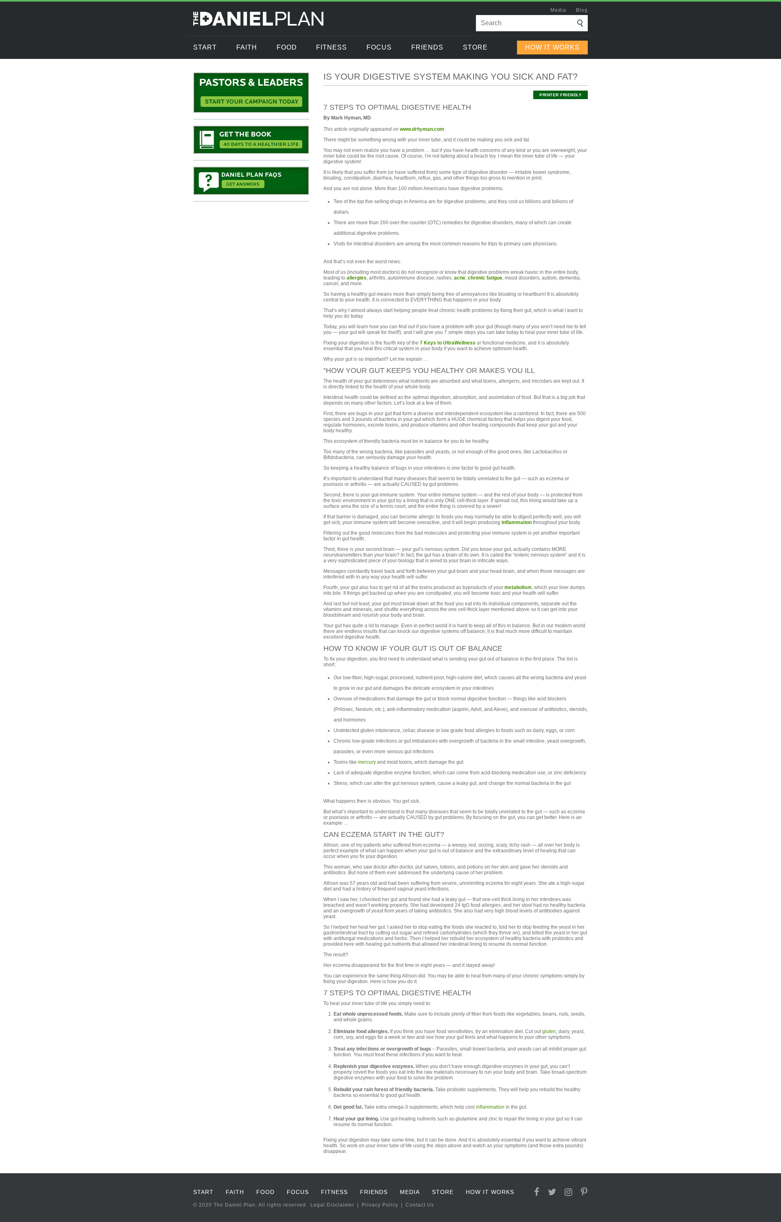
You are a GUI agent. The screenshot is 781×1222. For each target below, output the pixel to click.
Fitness (331, 47)
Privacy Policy (380, 1205)
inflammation (517, 522)
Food (287, 47)
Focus (379, 47)
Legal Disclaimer (332, 1205)
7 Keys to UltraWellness (448, 343)
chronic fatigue (485, 278)
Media (558, 10)
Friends (427, 47)
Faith (246, 47)
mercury (367, 762)
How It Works (552, 47)
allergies (357, 278)
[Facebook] (537, 1192)
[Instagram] (569, 1192)
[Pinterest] (584, 1192)
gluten (549, 1031)
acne (459, 278)
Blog (582, 10)
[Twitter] (552, 1192)
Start (205, 47)
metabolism (518, 587)
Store (475, 47)
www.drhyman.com (422, 129)
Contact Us (420, 1205)
